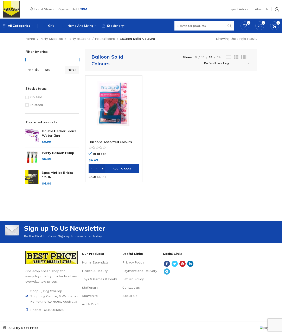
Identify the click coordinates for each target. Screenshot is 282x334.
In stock (36, 105)
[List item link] (51, 296)
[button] (114, 168)
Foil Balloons (105, 39)
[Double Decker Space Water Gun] (32, 136)
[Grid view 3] (236, 57)
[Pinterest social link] (182, 264)
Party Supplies (52, 39)
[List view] (228, 57)
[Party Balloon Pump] (32, 157)
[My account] (277, 9)
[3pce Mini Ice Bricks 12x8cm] (32, 178)
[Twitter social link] (175, 264)
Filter (72, 69)
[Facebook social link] (167, 264)
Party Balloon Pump (58, 153)
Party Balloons (79, 39)
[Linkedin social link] (190, 264)
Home (30, 39)
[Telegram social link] (167, 271)
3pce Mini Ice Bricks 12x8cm (57, 175)
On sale (36, 97)
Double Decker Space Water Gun (59, 133)
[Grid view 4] (243, 57)
